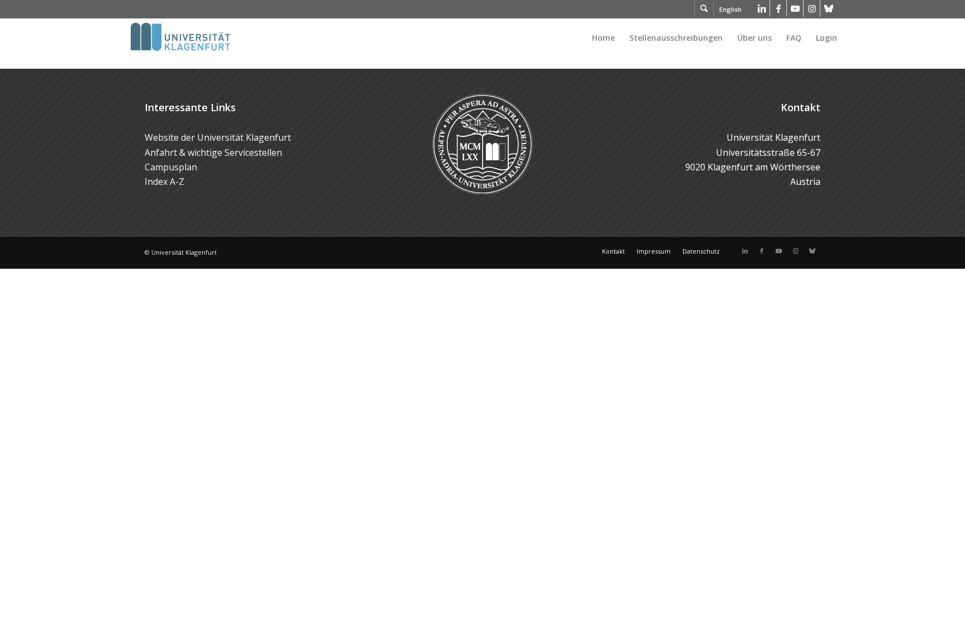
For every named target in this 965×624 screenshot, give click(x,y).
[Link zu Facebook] (778, 8)
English (730, 9)
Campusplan (171, 167)
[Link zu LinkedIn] (761, 8)
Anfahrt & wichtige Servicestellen (213, 152)
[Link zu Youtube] (795, 8)
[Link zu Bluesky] (828, 8)
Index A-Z (164, 181)
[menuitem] (603, 38)
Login (826, 37)
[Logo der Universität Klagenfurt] (181, 38)
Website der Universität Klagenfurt (218, 137)
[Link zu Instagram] (812, 8)
